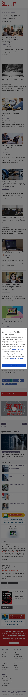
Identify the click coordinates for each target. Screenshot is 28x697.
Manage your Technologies (14, 362)
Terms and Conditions (17, 349)
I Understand (14, 365)
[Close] (25, 329)
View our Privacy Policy (16, 358)
